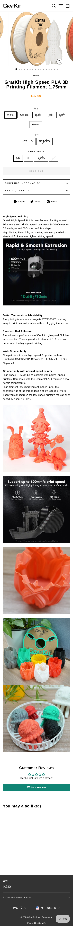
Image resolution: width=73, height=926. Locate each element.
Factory (41, 158)
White (10, 114)
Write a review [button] (36, 787)
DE (28, 158)
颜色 (36, 108)
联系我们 (8, 886)
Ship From (36, 151)
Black (38, 114)
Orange (24, 114)
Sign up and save (17, 897)
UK (18, 158)
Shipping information (23, 183)
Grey (62, 114)
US (53, 158)
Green (35, 124)
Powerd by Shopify (36, 923)
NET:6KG (44, 141)
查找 (5, 881)
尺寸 (36, 135)
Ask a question (17, 190)
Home (35, 75)
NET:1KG (27, 141)
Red (50, 114)
